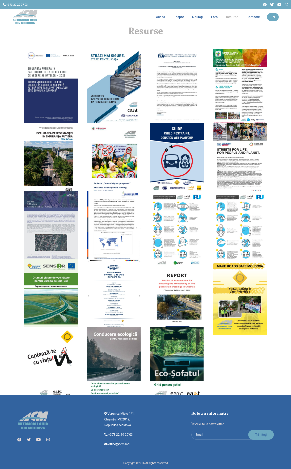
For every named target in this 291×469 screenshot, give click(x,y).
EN (273, 17)
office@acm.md (118, 444)
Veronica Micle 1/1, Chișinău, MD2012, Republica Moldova (119, 419)
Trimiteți (261, 435)
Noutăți (197, 17)
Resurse (232, 17)
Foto (214, 17)
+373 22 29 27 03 (17, 4)
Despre (178, 17)
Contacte (253, 17)
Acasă (160, 17)
